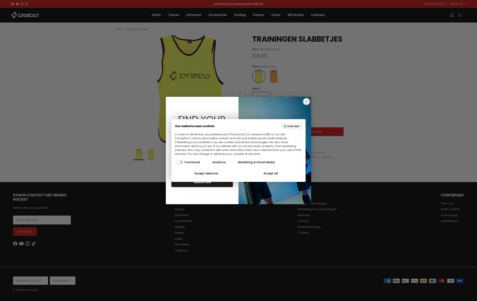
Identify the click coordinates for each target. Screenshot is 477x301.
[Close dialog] (306, 101)
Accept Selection (206, 173)
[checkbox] (187, 162)
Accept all (270, 173)
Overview (293, 126)
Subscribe (202, 182)
